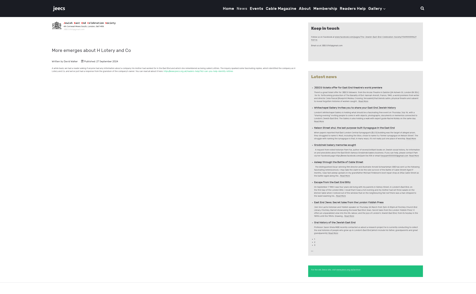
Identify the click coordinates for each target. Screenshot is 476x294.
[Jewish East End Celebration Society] (59, 8)
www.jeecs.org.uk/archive (348, 270)
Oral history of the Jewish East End (335, 222)
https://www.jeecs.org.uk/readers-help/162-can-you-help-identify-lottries (198, 71)
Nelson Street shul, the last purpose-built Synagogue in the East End (354, 127)
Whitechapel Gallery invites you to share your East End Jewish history (355, 107)
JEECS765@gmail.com (74, 29)
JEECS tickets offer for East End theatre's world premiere (348, 87)
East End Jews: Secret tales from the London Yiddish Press (349, 202)
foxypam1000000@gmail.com (394, 156)
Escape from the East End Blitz (332, 182)
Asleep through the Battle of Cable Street (338, 162)
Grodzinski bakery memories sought (335, 145)
